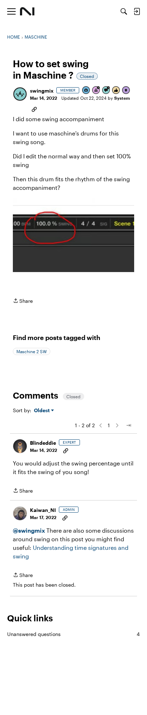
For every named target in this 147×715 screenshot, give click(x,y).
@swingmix (29, 530)
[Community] (27, 11)
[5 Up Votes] (126, 90)
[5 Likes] (116, 90)
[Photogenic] (86, 90)
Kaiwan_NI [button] (43, 510)
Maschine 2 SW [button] (31, 351)
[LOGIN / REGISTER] (136, 11)
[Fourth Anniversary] (96, 90)
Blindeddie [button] (43, 443)
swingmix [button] (42, 91)
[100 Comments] (106, 90)
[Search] (123, 11)
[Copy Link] (34, 108)
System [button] (122, 97)
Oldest (42, 410)
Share (23, 301)
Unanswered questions (73, 634)
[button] (20, 94)
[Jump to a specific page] (128, 425)
